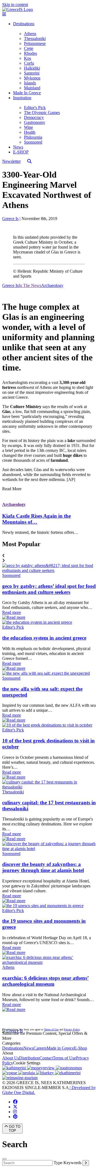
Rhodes (30, 53)
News (18, 147)
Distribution (29, 1058)
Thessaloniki (35, 38)
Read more (11, 612)
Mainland (32, 88)
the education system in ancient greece (44, 638)
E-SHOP (21, 152)
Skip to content (15, 4)
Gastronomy (34, 122)
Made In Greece (27, 92)
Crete (28, 48)
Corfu (29, 63)
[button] (49, 555)
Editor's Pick (35, 107)
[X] (15, 1106)
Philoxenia (33, 137)
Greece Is (10, 218)
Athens (30, 33)
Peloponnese (35, 43)
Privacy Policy (72, 1029)
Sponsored (33, 142)
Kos (27, 58)
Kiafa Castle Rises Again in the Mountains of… (36, 519)
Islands (30, 83)
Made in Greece (60, 1048)
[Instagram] (15, 1111)
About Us (10, 1058)
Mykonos (32, 78)
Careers (40, 1048)
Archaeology (14, 504)
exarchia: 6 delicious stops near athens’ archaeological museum (45, 981)
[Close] (4, 1159)
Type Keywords (67, 1162)
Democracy (34, 117)
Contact (46, 1058)
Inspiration (22, 97)
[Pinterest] (15, 1116)
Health (29, 132)
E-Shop (80, 1048)
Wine (28, 127)
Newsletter (11, 161)
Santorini (31, 73)
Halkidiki (32, 68)
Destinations (23, 23)
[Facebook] (15, 1101)
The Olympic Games (42, 112)
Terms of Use (51, 1029)
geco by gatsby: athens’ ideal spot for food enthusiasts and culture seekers (49, 589)
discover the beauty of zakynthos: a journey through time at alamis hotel (43, 867)
